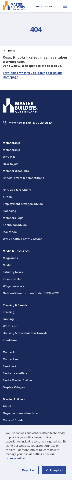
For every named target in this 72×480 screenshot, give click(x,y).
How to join (10, 164)
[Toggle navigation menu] (65, 6)
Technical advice (15, 225)
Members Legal (13, 218)
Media (7, 265)
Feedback (9, 366)
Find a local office (15, 373)
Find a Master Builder (17, 380)
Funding (8, 319)
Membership (11, 150)
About (7, 406)
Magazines (10, 258)
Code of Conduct (15, 420)
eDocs (7, 197)
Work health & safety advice (22, 239)
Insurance (10, 232)
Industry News (13, 272)
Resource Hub (12, 279)
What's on (10, 326)
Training (8, 312)
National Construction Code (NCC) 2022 (31, 293)
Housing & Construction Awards (25, 333)
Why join (9, 157)
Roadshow (10, 340)
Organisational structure (20, 413)
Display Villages (14, 387)
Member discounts (16, 171)
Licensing (9, 211)
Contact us (10, 359)
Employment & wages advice (23, 204)
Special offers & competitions (23, 178)
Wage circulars (13, 286)
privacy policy (15, 458)
